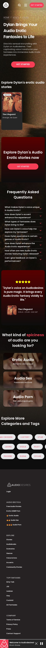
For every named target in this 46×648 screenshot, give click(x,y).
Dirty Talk (10, 582)
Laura (12, 446)
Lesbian (9, 591)
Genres (9, 553)
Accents (9, 562)
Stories (9, 539)
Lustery (21, 437)
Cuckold (9, 600)
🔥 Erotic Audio (12, 515)
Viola (27, 446)
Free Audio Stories (13, 506)
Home (6, 17)
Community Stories (14, 567)
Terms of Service (13, 620)
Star (36, 437)
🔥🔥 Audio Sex (12, 520)
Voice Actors (11, 558)
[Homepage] (9, 5)
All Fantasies (11, 605)
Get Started (36, 5)
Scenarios (10, 549)
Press (8, 629)
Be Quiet (13, 118)
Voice (16, 17)
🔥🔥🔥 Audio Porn (13, 525)
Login (8, 491)
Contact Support (13, 633)
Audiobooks (11, 544)
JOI (7, 586)
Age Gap (7, 95)
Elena (19, 456)
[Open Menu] (25, 5)
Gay (8, 596)
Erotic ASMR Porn (13, 511)
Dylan (25, 17)
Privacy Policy (12, 624)
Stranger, (6, 118)
